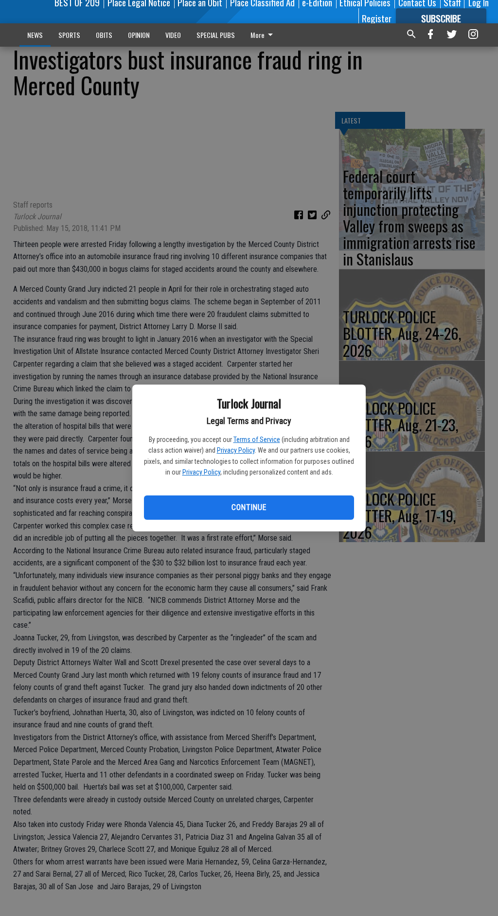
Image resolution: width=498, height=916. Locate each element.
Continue (248, 507)
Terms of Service (256, 439)
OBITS (104, 35)
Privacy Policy (236, 450)
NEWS (35, 35)
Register (376, 18)
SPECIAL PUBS (215, 35)
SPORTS (69, 35)
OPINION (139, 35)
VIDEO (173, 35)
